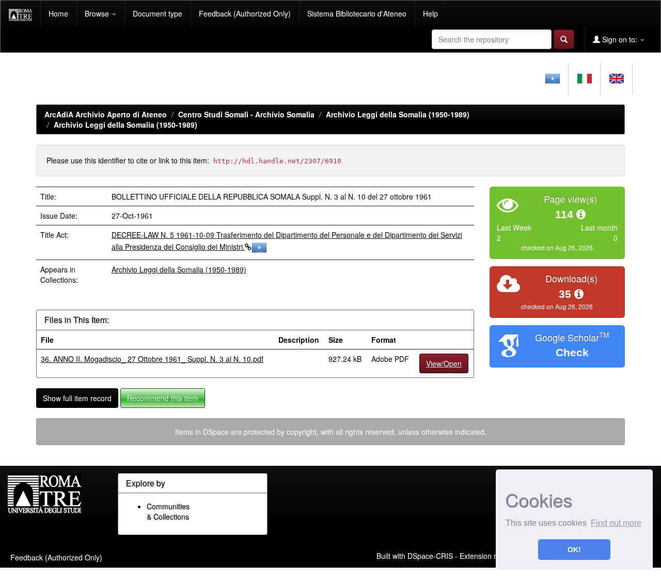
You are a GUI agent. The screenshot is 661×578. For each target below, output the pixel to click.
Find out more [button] (616, 523)
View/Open (444, 363)
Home (58, 13)
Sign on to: (619, 39)
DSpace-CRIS (430, 556)
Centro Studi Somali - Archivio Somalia (246, 114)
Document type (157, 13)
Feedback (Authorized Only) (245, 13)
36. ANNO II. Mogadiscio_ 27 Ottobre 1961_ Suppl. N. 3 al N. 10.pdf (152, 359)
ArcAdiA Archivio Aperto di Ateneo (105, 114)
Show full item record (77, 398)
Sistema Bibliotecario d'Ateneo (356, 13)
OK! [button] (574, 549)
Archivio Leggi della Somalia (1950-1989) (397, 114)
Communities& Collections (168, 511)
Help (430, 13)
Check (572, 352)
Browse (98, 13)
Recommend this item (162, 398)
